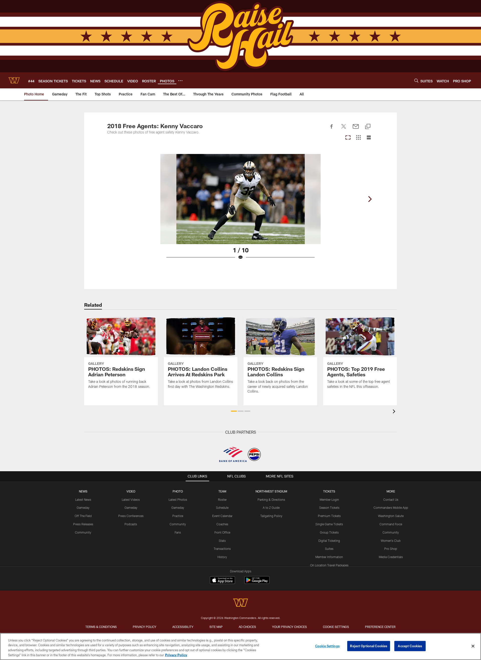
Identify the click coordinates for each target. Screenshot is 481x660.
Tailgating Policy (271, 516)
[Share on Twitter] (344, 129)
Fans (178, 532)
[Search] (416, 80)
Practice (177, 516)
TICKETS (329, 491)
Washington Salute (391, 516)
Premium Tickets (329, 516)
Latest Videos (131, 499)
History (222, 557)
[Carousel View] (348, 138)
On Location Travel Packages (329, 565)
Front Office (222, 532)
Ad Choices (247, 626)
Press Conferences (131, 516)
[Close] (472, 645)
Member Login (329, 499)
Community (83, 532)
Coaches (222, 524)
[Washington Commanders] (240, 603)
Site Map (216, 626)
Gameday (83, 507)
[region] (240, 646)
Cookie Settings (336, 626)
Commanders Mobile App (391, 507)
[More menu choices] (180, 81)
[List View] (369, 138)
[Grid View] (358, 138)
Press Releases (83, 524)
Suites (329, 548)
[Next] (370, 199)
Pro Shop (390, 548)
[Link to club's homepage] (14, 80)
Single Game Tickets (329, 524)
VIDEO (131, 491)
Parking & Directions (271, 499)
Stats (222, 540)
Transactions (222, 548)
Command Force (391, 524)
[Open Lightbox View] (240, 210)
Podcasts (131, 524)
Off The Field (83, 516)
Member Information (329, 557)
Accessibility (182, 626)
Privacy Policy (144, 626)
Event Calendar (222, 516)
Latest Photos (178, 499)
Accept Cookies (410, 646)
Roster (222, 499)
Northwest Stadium (271, 491)
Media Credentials (391, 557)
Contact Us (390, 499)
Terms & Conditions (101, 626)
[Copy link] (368, 126)
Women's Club (391, 540)
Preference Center (380, 626)
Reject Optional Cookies (368, 646)
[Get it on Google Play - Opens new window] (257, 582)
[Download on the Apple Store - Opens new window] (222, 580)
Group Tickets (329, 532)
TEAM (222, 491)
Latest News (83, 499)
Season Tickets (329, 507)
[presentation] (395, 412)
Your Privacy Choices (289, 626)
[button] (233, 411)
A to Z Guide (271, 507)
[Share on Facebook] (332, 129)
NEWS (83, 491)
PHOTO (178, 491)
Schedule (222, 507)
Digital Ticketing (329, 540)
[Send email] (356, 129)
